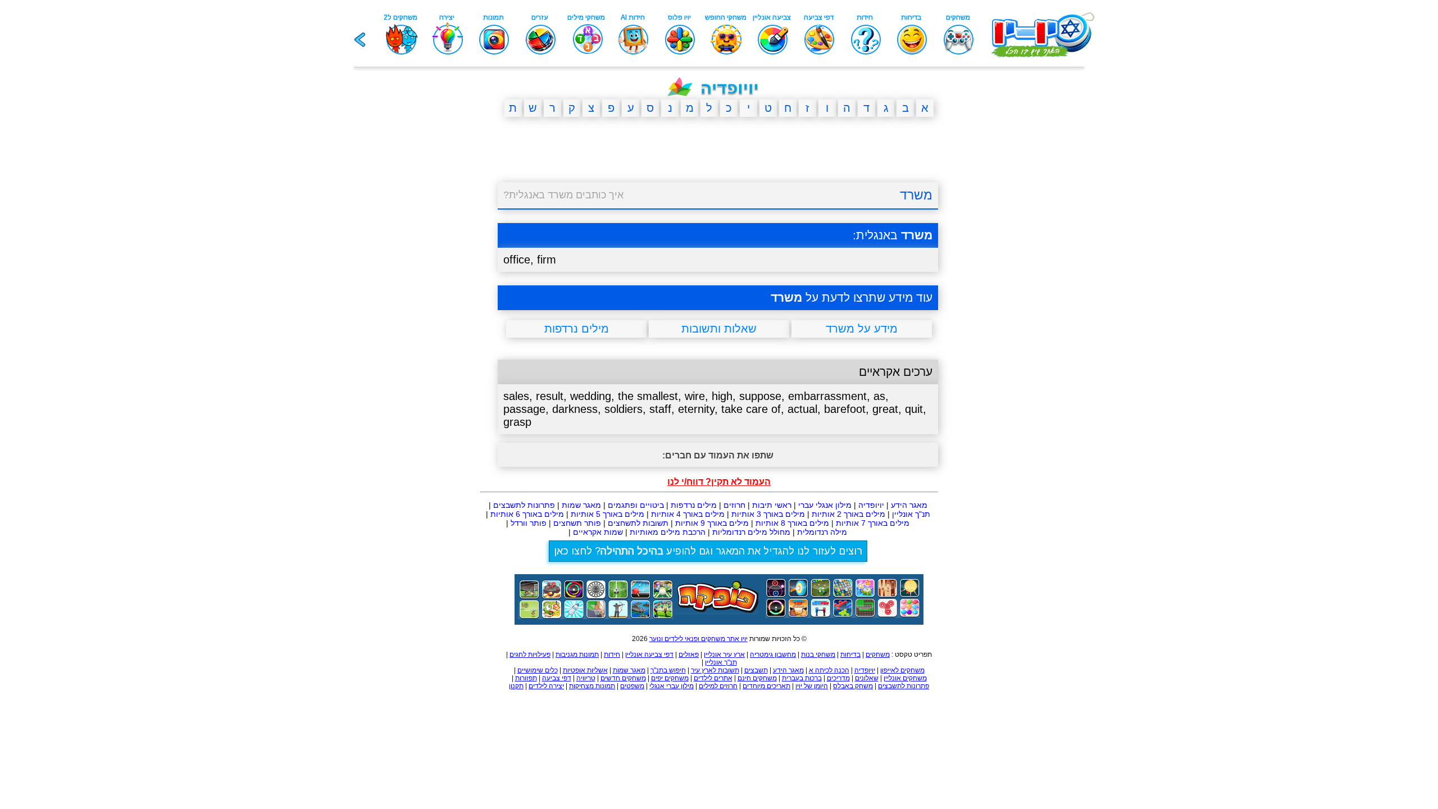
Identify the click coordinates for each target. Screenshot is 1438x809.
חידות (612, 654)
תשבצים (756, 670)
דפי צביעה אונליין (649, 654)
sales (516, 396)
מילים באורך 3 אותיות (768, 514)
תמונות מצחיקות (592, 686)
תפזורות (526, 678)
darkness (575, 409)
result (549, 396)
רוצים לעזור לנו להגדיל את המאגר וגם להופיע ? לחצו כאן (708, 551)
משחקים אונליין (905, 678)
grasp (517, 422)
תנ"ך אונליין (911, 514)
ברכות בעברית (802, 678)
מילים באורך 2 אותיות (848, 514)
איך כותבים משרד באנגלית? (563, 195)
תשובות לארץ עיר (715, 670)
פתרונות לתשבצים (524, 505)
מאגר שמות (581, 505)
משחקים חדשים (623, 678)
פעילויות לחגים (529, 654)
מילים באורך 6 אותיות (527, 514)
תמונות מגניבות (577, 654)
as (879, 396)
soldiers (623, 409)
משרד (916, 195)
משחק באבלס (853, 686)
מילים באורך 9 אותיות (712, 523)
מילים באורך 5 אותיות (607, 514)
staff (660, 409)
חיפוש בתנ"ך (668, 670)
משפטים (632, 686)
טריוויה (585, 678)
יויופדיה (871, 505)
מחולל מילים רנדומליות (751, 532)
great (885, 409)
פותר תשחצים (577, 523)
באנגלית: (892, 235)
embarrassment (827, 396)
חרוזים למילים (718, 686)
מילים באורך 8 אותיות (792, 523)
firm (546, 259)
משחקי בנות (818, 654)
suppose (760, 396)
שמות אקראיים (598, 532)
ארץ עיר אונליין (724, 654)
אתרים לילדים (713, 678)
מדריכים (838, 678)
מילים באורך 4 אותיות (688, 514)
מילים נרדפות (694, 505)
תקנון (516, 686)
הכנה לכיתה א (829, 670)
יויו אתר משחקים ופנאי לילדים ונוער (698, 639)
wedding (590, 396)
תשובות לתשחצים (638, 523)
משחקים (878, 654)
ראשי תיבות (771, 505)
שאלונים (867, 678)
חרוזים (734, 505)
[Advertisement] (444, 299)
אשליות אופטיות (585, 670)
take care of (751, 409)
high (722, 396)
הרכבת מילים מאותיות (668, 532)
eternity (696, 409)
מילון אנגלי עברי (825, 505)
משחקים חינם (757, 678)
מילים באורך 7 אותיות (872, 523)
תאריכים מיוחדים (766, 686)
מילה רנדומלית (822, 532)
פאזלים (689, 654)
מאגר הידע (909, 505)
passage (524, 409)
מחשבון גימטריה (773, 654)
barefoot (845, 409)
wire (695, 396)
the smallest (648, 396)
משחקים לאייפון (902, 670)
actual (802, 409)
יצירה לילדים (546, 686)
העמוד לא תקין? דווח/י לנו (719, 482)
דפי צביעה (556, 678)
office (516, 259)
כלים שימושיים (537, 670)
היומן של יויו (811, 686)
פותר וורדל (529, 523)
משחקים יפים (670, 678)
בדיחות (850, 654)
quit (914, 409)
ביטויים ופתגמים (636, 505)
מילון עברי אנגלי (671, 686)
